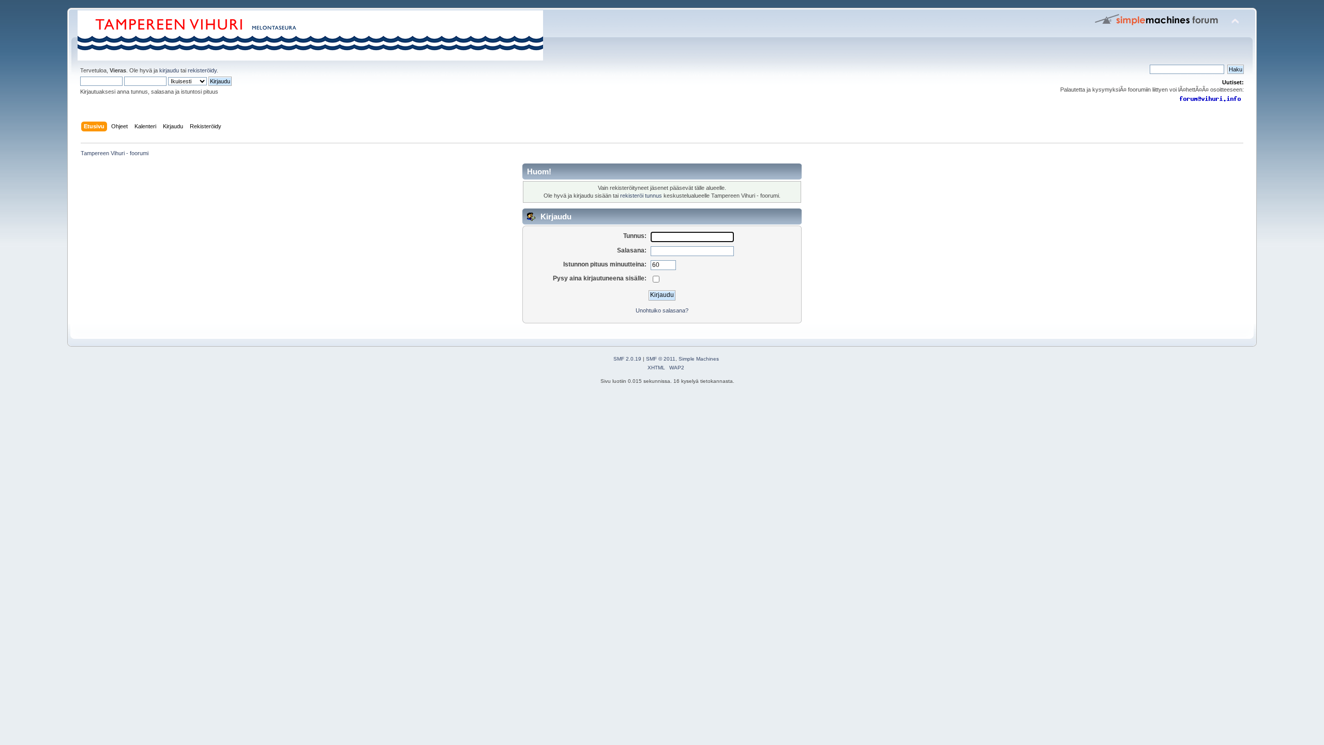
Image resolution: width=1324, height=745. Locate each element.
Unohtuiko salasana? (662, 310)
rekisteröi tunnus (641, 195)
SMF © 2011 (660, 359)
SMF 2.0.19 (627, 359)
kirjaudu (169, 70)
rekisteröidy (202, 70)
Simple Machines (699, 359)
